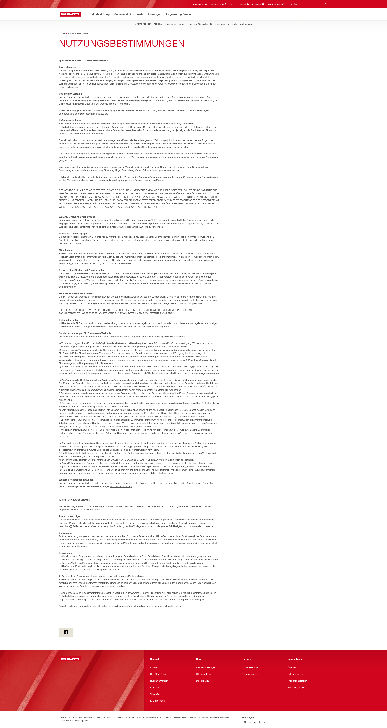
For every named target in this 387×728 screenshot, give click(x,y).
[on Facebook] (66, 632)
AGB (75, 717)
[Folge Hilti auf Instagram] (249, 722)
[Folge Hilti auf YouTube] (259, 722)
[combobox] (307, 4)
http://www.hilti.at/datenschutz (150, 483)
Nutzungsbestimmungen (89, 717)
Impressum (107, 717)
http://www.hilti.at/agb (121, 486)
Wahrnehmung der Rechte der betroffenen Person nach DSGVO (143, 717)
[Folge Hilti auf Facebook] (244, 722)
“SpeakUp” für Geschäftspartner (74, 720)
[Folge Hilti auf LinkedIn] (254, 722)
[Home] (70, 14)
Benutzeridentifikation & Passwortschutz (190, 717)
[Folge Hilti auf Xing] (264, 722)
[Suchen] (325, 4)
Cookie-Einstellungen (219, 717)
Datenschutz (65, 717)
